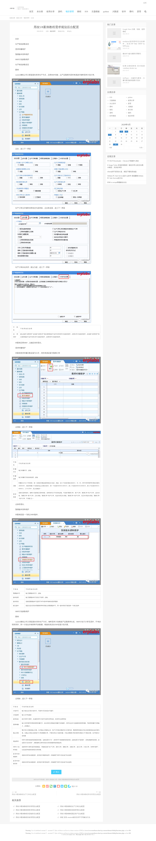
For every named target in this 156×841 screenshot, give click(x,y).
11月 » (141, 147)
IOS (86, 11)
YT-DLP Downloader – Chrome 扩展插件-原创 (123, 161)
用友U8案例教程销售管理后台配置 (28, 810)
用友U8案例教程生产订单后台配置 (24, 794)
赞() (57, 772)
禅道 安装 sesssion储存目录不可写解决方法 (75, 817)
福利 (129, 113)
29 (115, 144)
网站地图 (78, 834)
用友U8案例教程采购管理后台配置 (72, 810)
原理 (139, 11)
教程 (79, 11)
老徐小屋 (12, 8)
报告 (111, 110)
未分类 (40, 11)
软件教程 (113, 116)
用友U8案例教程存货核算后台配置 (28, 814)
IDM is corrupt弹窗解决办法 (117, 182)
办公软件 (113, 103)
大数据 (115, 11)
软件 (124, 11)
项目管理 (70, 11)
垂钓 (131, 11)
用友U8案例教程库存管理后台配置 (88, 794)
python (106, 11)
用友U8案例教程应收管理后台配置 (28, 817)
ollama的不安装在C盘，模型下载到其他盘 (122, 172)
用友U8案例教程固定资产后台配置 (72, 814)
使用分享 (50, 11)
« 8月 (110, 147)
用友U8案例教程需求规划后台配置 (56, 27)
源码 (60, 11)
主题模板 (95, 11)
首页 (31, 11)
